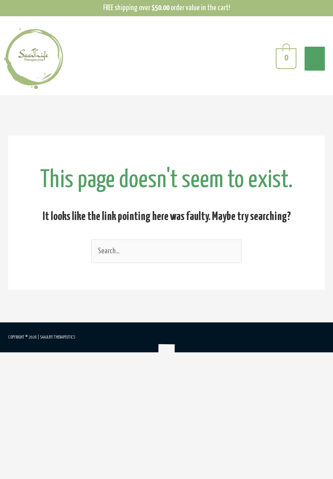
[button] (3, 359)
